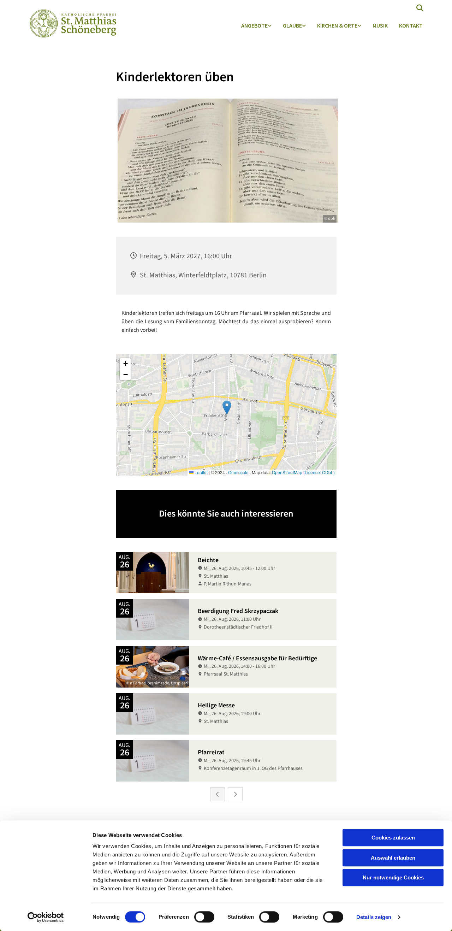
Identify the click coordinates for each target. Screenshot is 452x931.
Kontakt (411, 25)
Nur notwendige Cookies (393, 877)
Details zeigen (373, 917)
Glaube (292, 25)
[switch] (204, 917)
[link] (256, 26)
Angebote (254, 25)
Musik (380, 25)
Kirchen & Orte (337, 25)
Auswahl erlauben (393, 858)
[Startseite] (71, 23)
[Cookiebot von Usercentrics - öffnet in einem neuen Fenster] (46, 917)
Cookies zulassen (393, 838)
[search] (420, 8)
